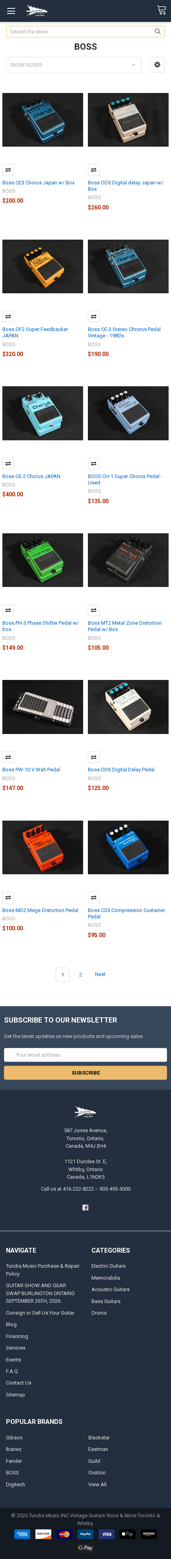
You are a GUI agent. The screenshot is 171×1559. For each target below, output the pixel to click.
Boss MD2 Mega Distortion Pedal (40, 910)
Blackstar (99, 1438)
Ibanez (13, 1449)
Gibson (14, 1438)
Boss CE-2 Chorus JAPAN (31, 476)
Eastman (98, 1449)
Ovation (97, 1473)
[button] (157, 65)
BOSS (12, 1473)
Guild (94, 1461)
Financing (17, 1336)
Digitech (15, 1484)
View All (97, 1484)
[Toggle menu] (11, 11)
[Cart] (164, 10)
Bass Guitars (105, 1301)
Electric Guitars (108, 1266)
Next (101, 975)
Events (13, 1360)
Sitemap (15, 1395)
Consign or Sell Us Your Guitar (40, 1313)
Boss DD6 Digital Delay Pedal (121, 770)
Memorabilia (105, 1278)
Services (15, 1348)
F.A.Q (12, 1371)
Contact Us (18, 1383)
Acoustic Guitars (110, 1289)
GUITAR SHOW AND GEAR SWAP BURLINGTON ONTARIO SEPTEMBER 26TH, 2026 (40, 1293)
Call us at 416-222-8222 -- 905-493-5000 (85, 1189)
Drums (99, 1313)
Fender (14, 1461)
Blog (11, 1324)
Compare (8, 170)
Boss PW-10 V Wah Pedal (31, 770)
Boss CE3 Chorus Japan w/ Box (38, 183)
